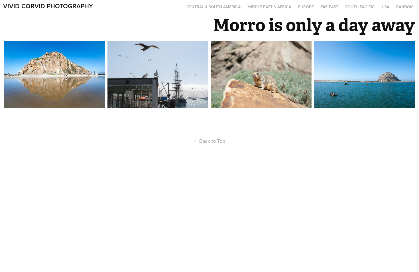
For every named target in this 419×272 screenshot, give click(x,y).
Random (405, 7)
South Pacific (360, 7)
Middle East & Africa (269, 7)
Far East (329, 7)
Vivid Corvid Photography (48, 6)
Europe (306, 7)
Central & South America (213, 7)
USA (385, 7)
